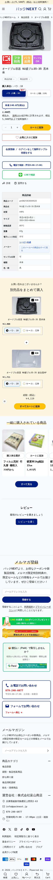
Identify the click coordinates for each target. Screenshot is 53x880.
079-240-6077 (14, 690)
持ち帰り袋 (7, 777)
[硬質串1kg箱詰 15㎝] (37, 440)
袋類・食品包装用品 (12, 772)
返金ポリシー (8, 841)
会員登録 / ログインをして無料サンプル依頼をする (26, 151)
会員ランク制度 (10, 852)
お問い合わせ (25, 847)
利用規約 (28, 606)
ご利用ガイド (8, 847)
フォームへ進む (12, 712)
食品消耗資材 (8, 782)
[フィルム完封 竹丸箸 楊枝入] (13, 440)
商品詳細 (8, 79)
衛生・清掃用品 (10, 787)
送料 (14, 115)
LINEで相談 (29, 175)
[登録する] (47, 750)
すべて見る (26, 484)
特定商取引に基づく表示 (27, 836)
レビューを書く (26, 521)
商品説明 (24, 79)
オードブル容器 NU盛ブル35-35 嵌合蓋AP (26, 372)
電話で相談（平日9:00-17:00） (28, 165)
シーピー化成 (25, 242)
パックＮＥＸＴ (19, 870)
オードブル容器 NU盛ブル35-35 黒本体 (26, 319)
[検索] (40, 9)
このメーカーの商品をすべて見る (34, 249)
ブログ (39, 847)
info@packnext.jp (16, 806)
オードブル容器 (42, 17)
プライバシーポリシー (30, 841)
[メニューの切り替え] (3, 9)
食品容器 (25, 17)
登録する (26, 599)
